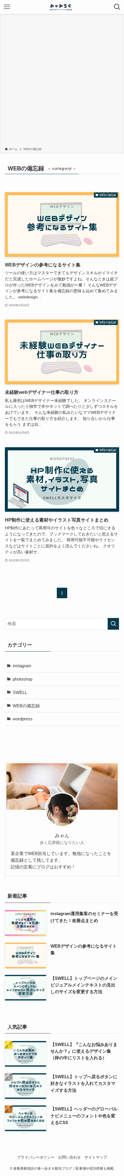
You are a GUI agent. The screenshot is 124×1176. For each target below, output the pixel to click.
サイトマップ (95, 1157)
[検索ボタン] (117, 7)
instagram (22, 665)
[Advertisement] (62, 81)
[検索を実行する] (113, 624)
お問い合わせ (69, 1157)
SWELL (20, 692)
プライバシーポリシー (36, 1157)
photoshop (22, 679)
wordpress (23, 718)
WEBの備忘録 (26, 705)
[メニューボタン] (7, 7)
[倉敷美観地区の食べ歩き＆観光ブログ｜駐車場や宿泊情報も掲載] (62, 7)
